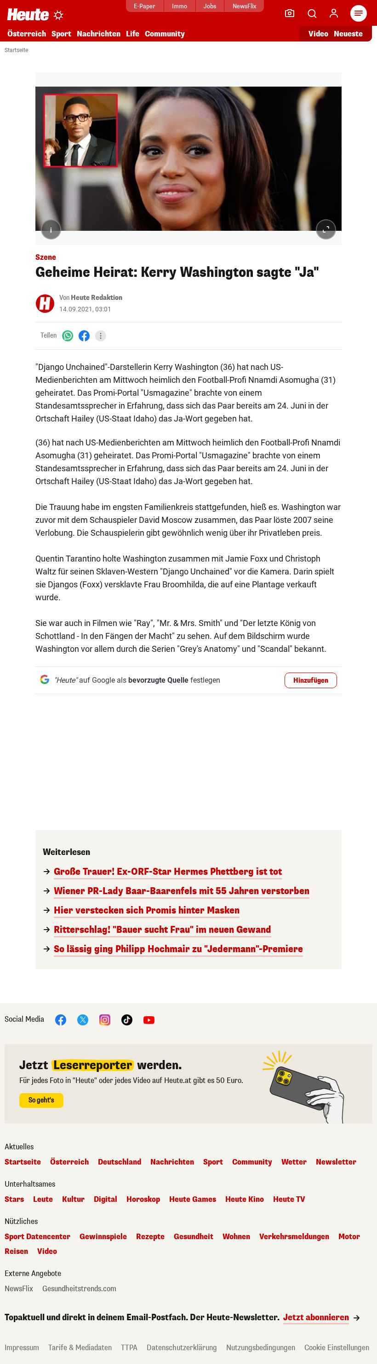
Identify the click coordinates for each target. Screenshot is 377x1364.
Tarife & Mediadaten (80, 1347)
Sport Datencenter (37, 1236)
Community (165, 34)
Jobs (210, 6)
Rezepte (150, 1236)
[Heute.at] (28, 14)
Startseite (16, 50)
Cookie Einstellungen (336, 1347)
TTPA (129, 1347)
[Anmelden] (333, 13)
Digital (105, 1199)
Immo (179, 6)
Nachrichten (172, 1162)
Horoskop (143, 1199)
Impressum (22, 1347)
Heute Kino (244, 1199)
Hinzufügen (310, 680)
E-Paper (144, 6)
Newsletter (336, 1162)
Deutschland (119, 1162)
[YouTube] (148, 1019)
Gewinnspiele (103, 1236)
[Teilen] (100, 336)
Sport (61, 34)
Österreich (26, 34)
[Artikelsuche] (311, 13)
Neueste (348, 34)
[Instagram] (104, 1019)
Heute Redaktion (96, 297)
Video (318, 34)
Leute (43, 1199)
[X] (82, 1019)
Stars (14, 1199)
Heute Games (192, 1199)
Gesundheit (193, 1236)
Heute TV (289, 1199)
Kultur (73, 1199)
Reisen (16, 1251)
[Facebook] (84, 335)
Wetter (294, 1162)
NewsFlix (244, 6)
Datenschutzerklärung (182, 1347)
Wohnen (236, 1236)
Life (132, 34)
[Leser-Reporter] (289, 13)
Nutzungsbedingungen (260, 1347)
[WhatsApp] (67, 335)
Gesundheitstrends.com (79, 1289)
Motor (349, 1236)
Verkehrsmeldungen (294, 1236)
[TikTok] (126, 1019)
